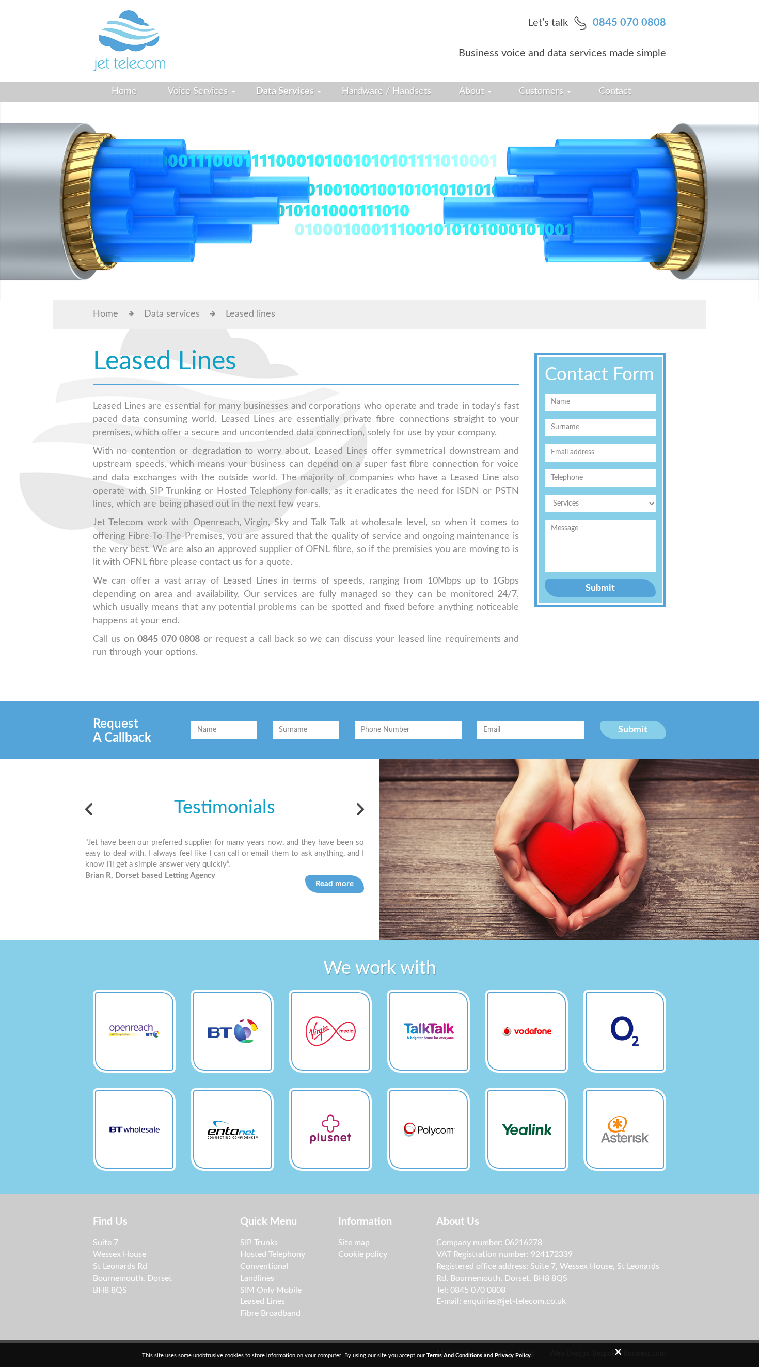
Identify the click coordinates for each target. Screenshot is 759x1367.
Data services (172, 314)
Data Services (286, 91)
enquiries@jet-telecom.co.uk (514, 1301)
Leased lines (250, 314)
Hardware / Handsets (386, 91)
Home (124, 91)
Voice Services (199, 91)
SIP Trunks (259, 1242)
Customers (542, 91)
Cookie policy (362, 1254)
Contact (615, 91)
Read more (334, 884)
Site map (354, 1242)
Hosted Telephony (272, 1254)
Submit (600, 588)
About (472, 91)
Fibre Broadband (270, 1313)
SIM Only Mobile (271, 1290)
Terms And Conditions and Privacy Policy (478, 1355)
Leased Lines (262, 1301)
